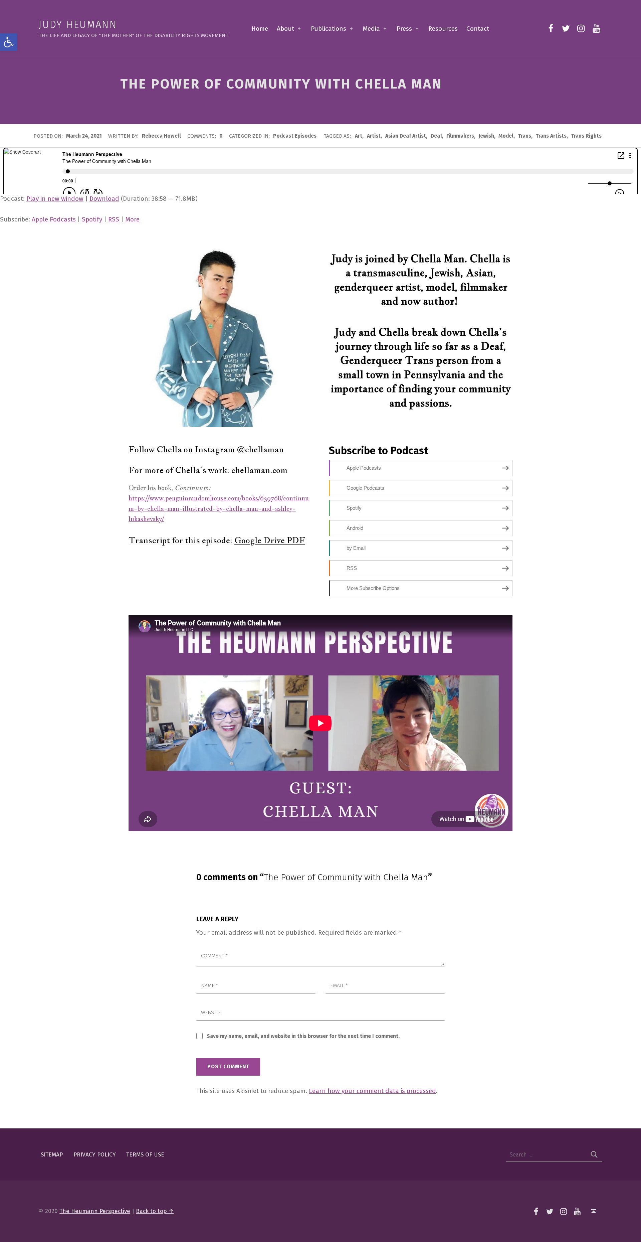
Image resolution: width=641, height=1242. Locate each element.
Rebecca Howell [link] (162, 136)
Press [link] (404, 28)
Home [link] (259, 28)
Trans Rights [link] (586, 136)
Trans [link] (524, 136)
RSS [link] (113, 219)
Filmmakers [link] (460, 136)
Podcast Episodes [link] (294, 136)
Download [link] (104, 198)
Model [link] (505, 136)
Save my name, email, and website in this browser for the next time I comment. (303, 1036)
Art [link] (358, 136)
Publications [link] (328, 28)
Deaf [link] (436, 136)
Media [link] (371, 28)
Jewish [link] (486, 136)
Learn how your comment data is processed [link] (372, 1091)
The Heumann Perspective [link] (94, 1211)
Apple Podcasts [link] (54, 219)
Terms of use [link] (145, 1154)
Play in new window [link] (54, 198)
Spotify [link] (92, 219)
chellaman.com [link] (259, 470)
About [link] (285, 28)
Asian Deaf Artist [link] (405, 136)
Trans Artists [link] (551, 136)
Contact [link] (477, 28)
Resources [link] (443, 28)
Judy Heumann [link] (77, 24)
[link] (8, 42)
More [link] (132, 219)
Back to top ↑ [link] (155, 1211)
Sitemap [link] (52, 1154)
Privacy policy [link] (94, 1154)
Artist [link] (374, 136)
